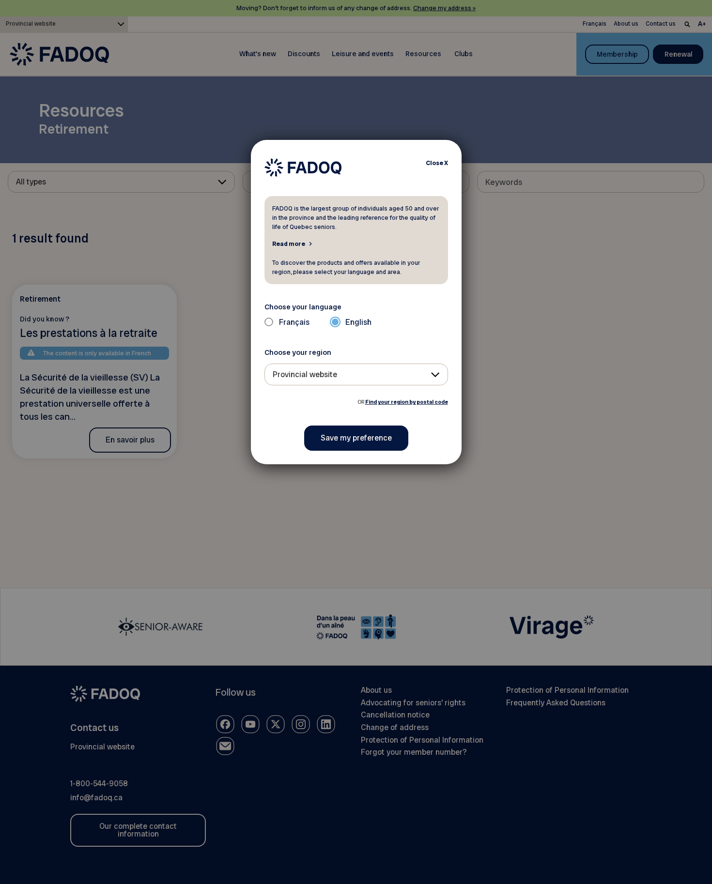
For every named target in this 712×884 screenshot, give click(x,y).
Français (294, 322)
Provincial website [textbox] (305, 374)
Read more (288, 243)
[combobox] (356, 374)
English (358, 322)
